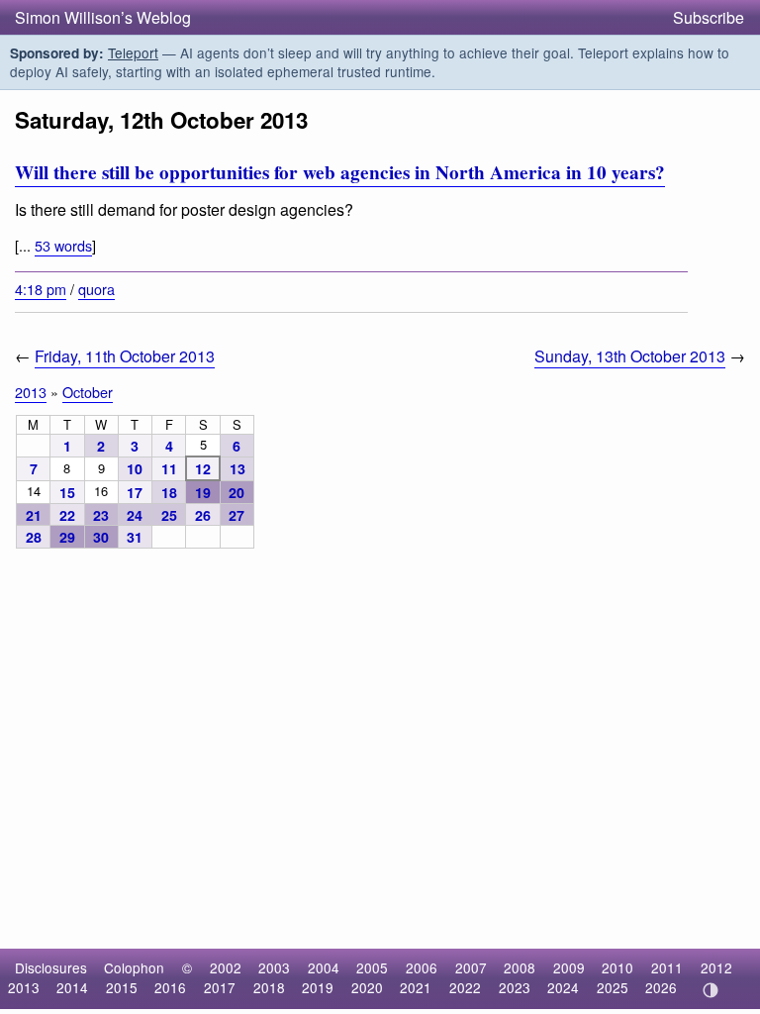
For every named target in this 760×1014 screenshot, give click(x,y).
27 (236, 515)
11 (169, 468)
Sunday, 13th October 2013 (629, 356)
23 (101, 515)
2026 (661, 987)
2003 (274, 967)
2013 (31, 391)
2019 (317, 987)
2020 (367, 987)
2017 (220, 987)
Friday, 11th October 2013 (125, 356)
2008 (519, 967)
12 (203, 468)
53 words (63, 245)
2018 (269, 987)
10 (134, 468)
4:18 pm (40, 288)
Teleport (133, 52)
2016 (170, 987)
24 (134, 515)
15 (67, 492)
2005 (372, 967)
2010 (617, 967)
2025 (612, 987)
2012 (716, 967)
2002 (225, 967)
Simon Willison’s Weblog (103, 17)
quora (96, 288)
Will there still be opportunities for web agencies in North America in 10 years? (340, 172)
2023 (514, 987)
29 (67, 537)
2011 (667, 967)
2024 (563, 987)
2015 (122, 987)
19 (203, 492)
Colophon (134, 967)
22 (67, 515)
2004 (323, 967)
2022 (465, 987)
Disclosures (51, 967)
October (87, 391)
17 (134, 492)
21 (34, 515)
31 (134, 537)
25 (169, 515)
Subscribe (708, 17)
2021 (415, 987)
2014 (72, 987)
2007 (471, 967)
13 (237, 468)
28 (34, 537)
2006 (421, 967)
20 (236, 492)
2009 (569, 967)
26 (203, 515)
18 (169, 492)
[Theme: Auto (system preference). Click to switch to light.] (710, 990)
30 (101, 537)
